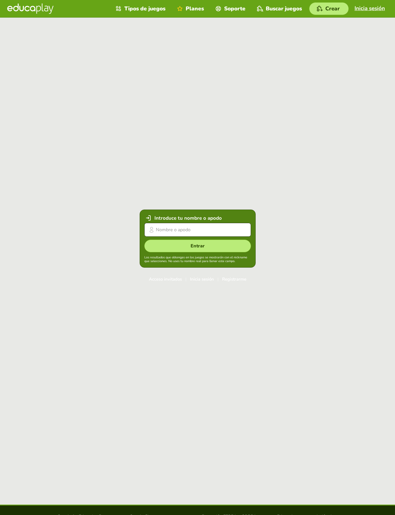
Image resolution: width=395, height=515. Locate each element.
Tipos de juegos (144, 8)
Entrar (198, 246)
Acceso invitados (165, 279)
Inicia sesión (202, 279)
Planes (195, 8)
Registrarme (234, 279)
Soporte (235, 8)
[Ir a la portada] (30, 8)
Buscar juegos (284, 8)
